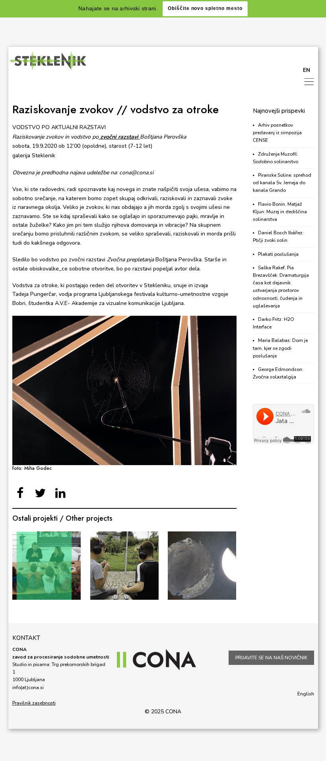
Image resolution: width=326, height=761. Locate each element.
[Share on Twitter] (40, 493)
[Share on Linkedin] (60, 493)
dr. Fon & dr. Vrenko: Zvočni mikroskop (124, 565)
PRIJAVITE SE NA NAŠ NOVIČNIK (271, 658)
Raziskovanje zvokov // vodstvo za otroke (115, 109)
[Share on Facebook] (20, 493)
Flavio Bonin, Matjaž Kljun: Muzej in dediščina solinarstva (280, 211)
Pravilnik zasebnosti (34, 703)
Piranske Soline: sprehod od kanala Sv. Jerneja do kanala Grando (282, 182)
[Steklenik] (48, 61)
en (306, 70)
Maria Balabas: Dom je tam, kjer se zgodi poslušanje (280, 348)
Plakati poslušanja (278, 254)
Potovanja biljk (46, 565)
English (305, 694)
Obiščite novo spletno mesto (205, 8)
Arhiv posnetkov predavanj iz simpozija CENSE (277, 132)
